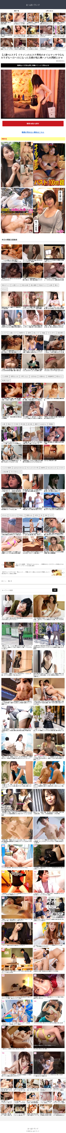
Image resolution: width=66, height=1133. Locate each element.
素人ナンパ (6, 285)
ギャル (4, 515)
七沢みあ (34, 376)
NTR (36, 515)
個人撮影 (34, 285)
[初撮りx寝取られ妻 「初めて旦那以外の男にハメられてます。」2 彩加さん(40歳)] (17, 232)
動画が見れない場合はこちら (33, 132)
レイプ (4, 333)
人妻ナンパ (16, 285)
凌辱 (29, 333)
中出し (21, 515)
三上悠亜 (5, 376)
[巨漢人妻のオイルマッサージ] (49, 187)
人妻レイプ (13, 333)
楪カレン (59, 376)
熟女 (9, 424)
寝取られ (29, 515)
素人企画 (25, 285)
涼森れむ (42, 376)
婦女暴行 (61, 333)
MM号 (43, 468)
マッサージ (13, 515)
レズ (51, 515)
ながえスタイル (19, 468)
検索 (55, 590)
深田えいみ (14, 376)
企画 (50, 285)
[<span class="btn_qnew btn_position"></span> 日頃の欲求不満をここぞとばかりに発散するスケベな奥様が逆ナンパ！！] (17, 187)
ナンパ (4, 289)
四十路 (23, 424)
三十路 (15, 424)
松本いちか (6, 380)
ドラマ (61, 468)
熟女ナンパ (43, 285)
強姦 (43, 333)
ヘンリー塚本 (6, 468)
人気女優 (5, 472)
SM (46, 515)
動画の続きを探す (33, 123)
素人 (56, 285)
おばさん (43, 424)
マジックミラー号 (32, 468)
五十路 (30, 424)
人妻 (3, 424)
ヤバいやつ (51, 333)
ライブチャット (16, 472)
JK (41, 515)
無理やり (22, 333)
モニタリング (52, 468)
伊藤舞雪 (51, 376)
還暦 (36, 424)
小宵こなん (24, 376)
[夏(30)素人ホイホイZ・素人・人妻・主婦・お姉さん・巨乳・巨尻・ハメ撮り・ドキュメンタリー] (49, 232)
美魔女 (51, 424)
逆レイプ (36, 333)
